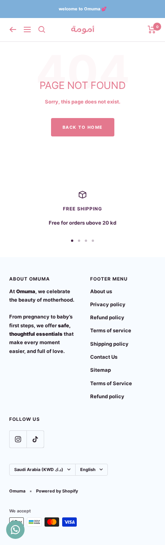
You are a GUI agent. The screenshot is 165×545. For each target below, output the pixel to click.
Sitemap (100, 370)
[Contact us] (15, 529)
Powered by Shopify (57, 491)
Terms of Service (111, 383)
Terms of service (110, 330)
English (88, 469)
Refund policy (107, 317)
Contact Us (103, 357)
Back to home (83, 127)
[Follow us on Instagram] (17, 439)
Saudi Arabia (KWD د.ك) (38, 469)
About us (101, 291)
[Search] (41, 29)
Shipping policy (109, 344)
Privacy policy (107, 304)
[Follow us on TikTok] (35, 439)
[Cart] (152, 29)
